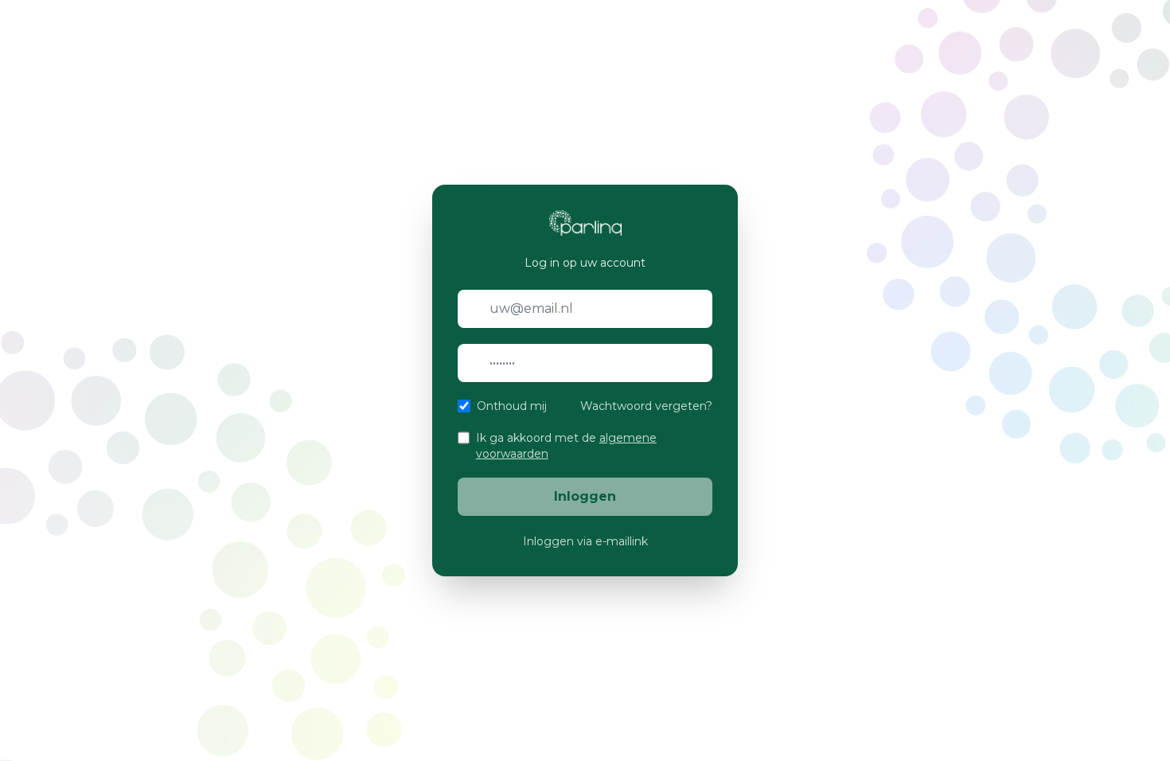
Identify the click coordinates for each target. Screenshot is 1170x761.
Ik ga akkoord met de (566, 446)
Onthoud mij (512, 406)
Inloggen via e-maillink (585, 541)
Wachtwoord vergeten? (646, 406)
